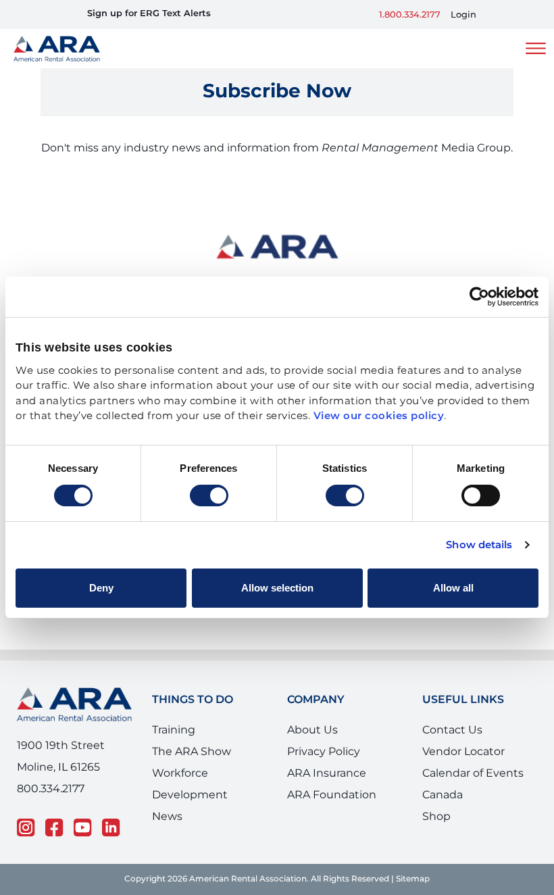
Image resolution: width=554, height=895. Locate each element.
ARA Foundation (331, 795)
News (167, 816)
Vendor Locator (463, 751)
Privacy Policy (323, 751)
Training (173, 730)
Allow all (453, 588)
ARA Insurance (326, 773)
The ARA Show (191, 751)
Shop (436, 816)
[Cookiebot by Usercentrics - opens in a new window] (479, 297)
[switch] (209, 495)
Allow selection (277, 588)
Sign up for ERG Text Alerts (149, 14)
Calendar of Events (473, 773)
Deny (101, 588)
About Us (312, 730)
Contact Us (452, 730)
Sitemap (413, 879)
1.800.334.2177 (409, 15)
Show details (479, 545)
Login (463, 15)
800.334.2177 (50, 789)
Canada (442, 795)
